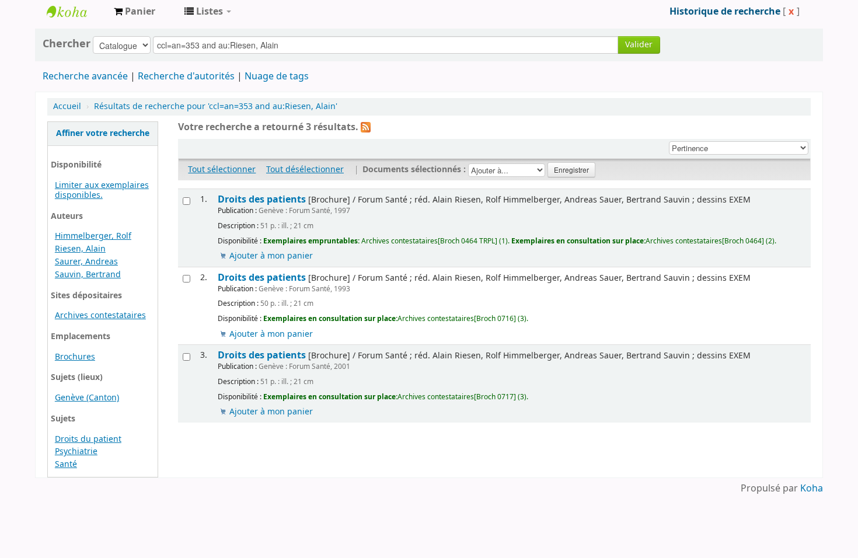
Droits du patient (88, 439)
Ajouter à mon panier (271, 256)
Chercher (66, 44)
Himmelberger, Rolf (93, 236)
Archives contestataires (76, 11)
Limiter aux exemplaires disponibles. (102, 190)
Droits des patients (262, 199)
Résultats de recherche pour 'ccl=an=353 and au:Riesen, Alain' (215, 106)
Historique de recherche (724, 12)
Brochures (75, 357)
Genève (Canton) (87, 398)
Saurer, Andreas (86, 262)
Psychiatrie (76, 451)
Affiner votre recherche (102, 133)
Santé (66, 464)
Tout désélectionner (305, 169)
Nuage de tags (277, 76)
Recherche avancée (85, 76)
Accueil (67, 106)
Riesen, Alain (80, 249)
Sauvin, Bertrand (88, 274)
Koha (811, 489)
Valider (639, 45)
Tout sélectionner (222, 169)
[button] (134, 11)
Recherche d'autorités (186, 76)
